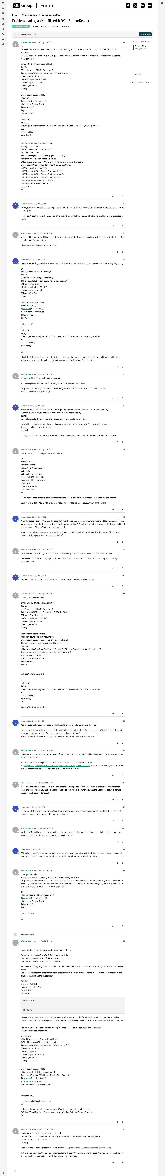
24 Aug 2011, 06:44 (39, 721)
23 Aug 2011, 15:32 (46, 374)
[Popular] (3, 18)
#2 (124, 203)
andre (23, 203)
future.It (113, 966)
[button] (3, 1173)
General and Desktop (22, 26)
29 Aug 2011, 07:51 (46, 870)
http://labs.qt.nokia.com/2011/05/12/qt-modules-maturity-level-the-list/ (57, 765)
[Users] (3, 24)
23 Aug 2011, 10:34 (46, 233)
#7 (124, 449)
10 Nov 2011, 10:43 (46, 941)
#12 (123, 721)
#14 (123, 783)
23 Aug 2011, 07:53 (46, 42)
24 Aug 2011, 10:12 (39, 849)
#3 (124, 233)
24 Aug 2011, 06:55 (46, 750)
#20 (123, 1129)
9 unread (138, 74)
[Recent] (3, 8)
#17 (123, 849)
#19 (123, 941)
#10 (123, 575)
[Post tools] (122, 196)
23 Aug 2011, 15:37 (39, 405)
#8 (124, 517)
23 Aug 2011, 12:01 (39, 259)
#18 (123, 870)
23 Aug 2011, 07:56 (39, 203)
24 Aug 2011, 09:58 (46, 783)
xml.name (26, 101)
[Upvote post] (113, 196)
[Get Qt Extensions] (3, 39)
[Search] (3, 34)
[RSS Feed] (35, 34)
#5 (124, 374)
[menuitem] (161, 3)
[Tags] (3, 13)
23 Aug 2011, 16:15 (46, 449)
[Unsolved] (3, 44)
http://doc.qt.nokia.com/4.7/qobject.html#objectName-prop (85, 1147)
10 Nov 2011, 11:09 (46, 1129)
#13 (123, 750)
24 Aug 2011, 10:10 (46, 828)
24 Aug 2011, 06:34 (46, 593)
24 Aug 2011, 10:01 (39, 807)
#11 (123, 593)
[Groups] (3, 29)
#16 (123, 828)
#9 (124, 549)
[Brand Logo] (33, 5)
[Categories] (3, 3)
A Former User (26, 42)
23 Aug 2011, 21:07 (46, 549)
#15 (123, 807)
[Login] (161, 3)
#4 (124, 259)
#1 (124, 42)
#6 (124, 405)
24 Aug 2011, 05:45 (39, 575)
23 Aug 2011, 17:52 (39, 517)
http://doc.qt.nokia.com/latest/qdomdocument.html (83, 553)
